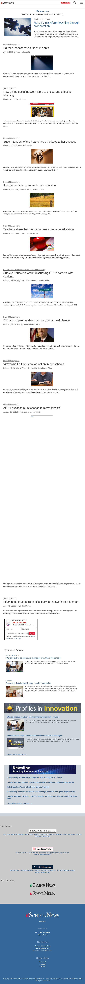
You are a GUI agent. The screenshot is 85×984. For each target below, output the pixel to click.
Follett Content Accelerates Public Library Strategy (28, 787)
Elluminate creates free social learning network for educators (41, 601)
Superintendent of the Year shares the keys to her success (39, 141)
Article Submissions (42, 948)
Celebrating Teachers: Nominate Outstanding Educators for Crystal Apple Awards (41, 792)
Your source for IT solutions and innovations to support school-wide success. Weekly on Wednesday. (42, 853)
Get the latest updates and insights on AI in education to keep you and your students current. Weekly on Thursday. (42, 871)
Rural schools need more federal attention (29, 185)
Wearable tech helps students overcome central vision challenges (34, 736)
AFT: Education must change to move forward (32, 408)
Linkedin (42, 966)
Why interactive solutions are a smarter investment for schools (33, 658)
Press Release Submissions (42, 951)
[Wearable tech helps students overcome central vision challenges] (15, 748)
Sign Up (32, 634)
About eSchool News (42, 932)
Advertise (42, 921)
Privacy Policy (17, 638)
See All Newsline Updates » (19, 803)
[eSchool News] (7, 2)
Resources (42, 11)
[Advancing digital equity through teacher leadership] (14, 696)
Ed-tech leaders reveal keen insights (26, 48)
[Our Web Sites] (42, 885)
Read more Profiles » (16, 754)
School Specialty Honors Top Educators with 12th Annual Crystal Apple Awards (40, 782)
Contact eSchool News (42, 946)
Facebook (42, 962)
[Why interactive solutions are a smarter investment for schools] (14, 671)
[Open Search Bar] (74, 2)
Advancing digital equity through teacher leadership (28, 683)
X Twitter (43, 964)
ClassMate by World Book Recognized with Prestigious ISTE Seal (34, 778)
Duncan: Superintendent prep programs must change (36, 320)
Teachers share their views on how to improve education (38, 229)
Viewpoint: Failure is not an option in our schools (33, 364)
